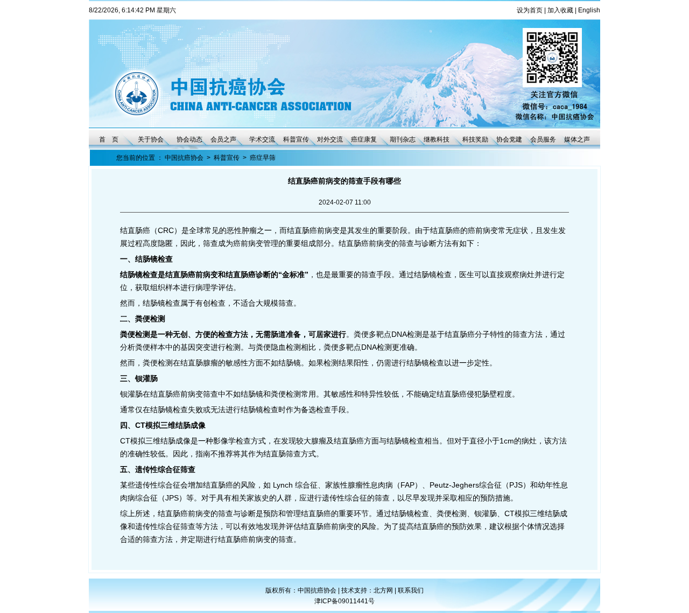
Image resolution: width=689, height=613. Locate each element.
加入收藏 (560, 10)
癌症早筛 (263, 157)
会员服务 (543, 139)
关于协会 (151, 139)
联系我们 (411, 590)
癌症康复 (364, 139)
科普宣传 (296, 139)
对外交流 (330, 139)
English (589, 10)
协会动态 (189, 139)
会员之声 (223, 139)
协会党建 (509, 139)
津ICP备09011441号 (344, 601)
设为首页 (530, 10)
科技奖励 (475, 139)
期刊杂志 (403, 139)
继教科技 (436, 139)
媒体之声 (577, 139)
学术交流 (262, 139)
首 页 (108, 139)
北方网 (384, 590)
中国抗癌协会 (184, 157)
